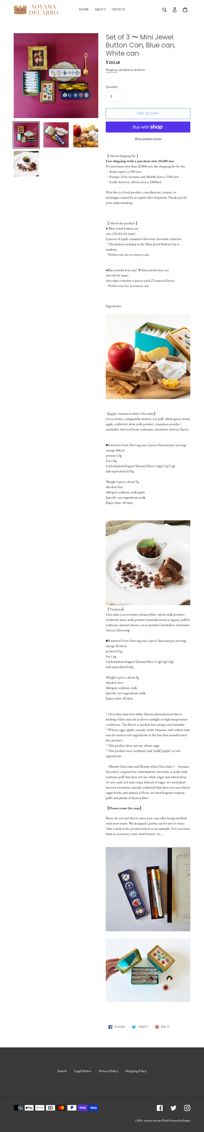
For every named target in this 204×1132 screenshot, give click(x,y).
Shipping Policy (136, 1071)
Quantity (112, 87)
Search (62, 1071)
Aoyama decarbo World (156, 1121)
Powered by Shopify (179, 1121)
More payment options (148, 139)
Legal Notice (82, 1071)
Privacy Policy (108, 1071)
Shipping (111, 70)
